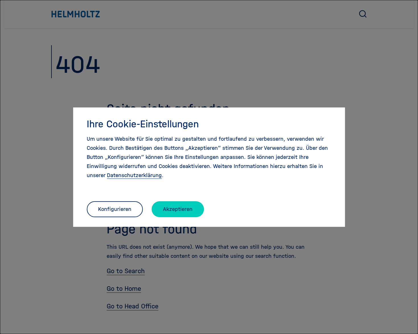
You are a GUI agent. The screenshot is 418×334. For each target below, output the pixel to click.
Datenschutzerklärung (134, 175)
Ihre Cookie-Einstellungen (143, 124)
